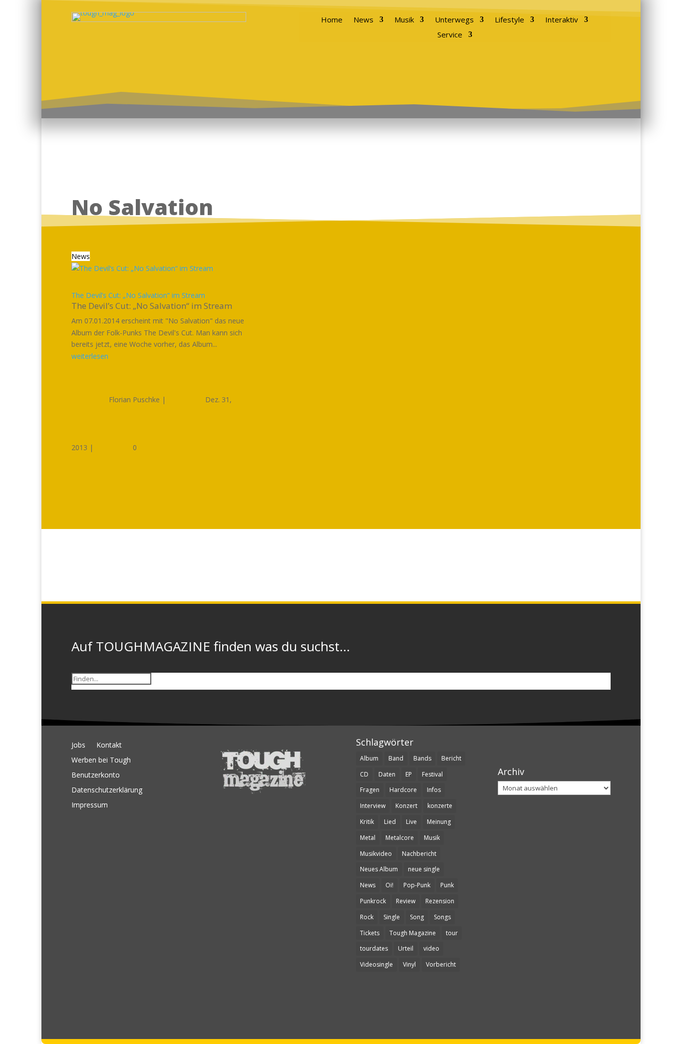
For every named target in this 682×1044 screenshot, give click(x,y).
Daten (386, 774)
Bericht (451, 758)
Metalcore (399, 837)
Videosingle (376, 964)
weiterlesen (89, 356)
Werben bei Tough (101, 761)
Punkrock (373, 901)
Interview (372, 805)
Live (411, 821)
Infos (434, 789)
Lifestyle (509, 20)
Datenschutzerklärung (106, 790)
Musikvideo (376, 853)
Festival (432, 774)
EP (408, 774)
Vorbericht (441, 964)
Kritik (367, 821)
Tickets (369, 933)
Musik (404, 20)
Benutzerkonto (95, 776)
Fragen (369, 789)
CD (364, 774)
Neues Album (379, 869)
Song (417, 917)
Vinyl (409, 964)
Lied (390, 821)
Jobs (78, 746)
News (363, 20)
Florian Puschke (134, 399)
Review (405, 901)
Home (331, 20)
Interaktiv (561, 20)
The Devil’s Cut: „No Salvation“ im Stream (138, 295)
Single (391, 917)
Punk (447, 885)
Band (395, 758)
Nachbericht (419, 853)
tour (452, 933)
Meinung (439, 821)
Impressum (89, 805)
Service (449, 35)
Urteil (405, 948)
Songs (442, 917)
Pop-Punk (416, 885)
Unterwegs (454, 20)
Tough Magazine (412, 933)
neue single (424, 869)
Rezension (439, 901)
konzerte (439, 805)
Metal (367, 837)
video (431, 948)
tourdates (374, 948)
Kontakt (109, 746)
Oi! (389, 885)
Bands (422, 758)
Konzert (406, 805)
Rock (366, 917)
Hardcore (403, 789)
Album (369, 758)
